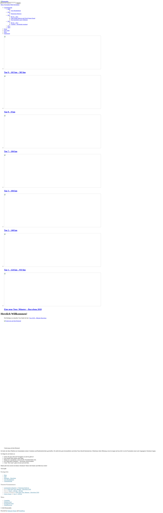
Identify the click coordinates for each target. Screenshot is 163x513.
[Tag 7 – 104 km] (52, 147)
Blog (5, 32)
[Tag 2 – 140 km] (52, 226)
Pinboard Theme (11, 511)
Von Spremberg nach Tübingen (19, 20)
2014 (8, 27)
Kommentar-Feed (8, 503)
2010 (8, 12)
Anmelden (7, 500)
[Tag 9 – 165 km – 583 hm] (52, 68)
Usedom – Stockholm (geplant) (19, 24)
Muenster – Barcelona (10, 478)
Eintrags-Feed (8, 502)
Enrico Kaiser (7, 494)
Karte (5, 29)
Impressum (7, 33)
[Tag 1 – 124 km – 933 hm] (52, 266)
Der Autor (7, 30)
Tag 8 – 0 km (9, 112)
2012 (8, 21)
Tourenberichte (8, 7)
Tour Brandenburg (16, 10)
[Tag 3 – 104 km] (52, 187)
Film (5, 476)
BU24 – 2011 (14, 16)
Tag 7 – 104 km (10, 151)
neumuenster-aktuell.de (10, 488)
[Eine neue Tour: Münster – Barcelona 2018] (52, 305)
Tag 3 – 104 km (10, 191)
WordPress (22, 511)
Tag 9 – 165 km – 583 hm (15, 72)
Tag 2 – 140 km (10, 230)
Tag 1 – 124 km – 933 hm (15, 270)
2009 (8, 9)
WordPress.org (8, 505)
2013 (8, 26)
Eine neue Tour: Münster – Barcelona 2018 (23, 309)
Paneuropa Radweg (16, 13)
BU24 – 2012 (14, 23)
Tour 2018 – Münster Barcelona (37, 318)
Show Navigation (5, 4)
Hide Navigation (14, 4)
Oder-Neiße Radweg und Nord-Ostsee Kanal (23, 18)
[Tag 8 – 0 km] (52, 108)
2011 (8, 15)
